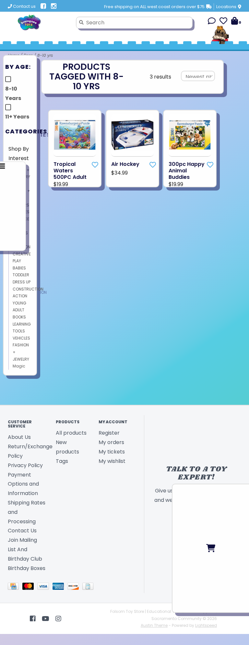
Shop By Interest (18, 153)
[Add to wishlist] (95, 164)
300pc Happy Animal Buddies (187, 170)
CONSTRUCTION (28, 289)
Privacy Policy (25, 465)
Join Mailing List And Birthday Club (25, 549)
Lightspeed (206, 625)
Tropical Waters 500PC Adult (70, 170)
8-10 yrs (45, 55)
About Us (19, 437)
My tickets (112, 451)
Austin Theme (154, 625)
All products (71, 433)
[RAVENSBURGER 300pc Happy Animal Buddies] (190, 135)
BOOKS (19, 317)
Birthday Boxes (26, 568)
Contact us (24, 6)
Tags (62, 461)
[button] (212, 22)
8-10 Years (13, 93)
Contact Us (22, 530)
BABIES (19, 268)
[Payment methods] (15, 587)
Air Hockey (125, 164)
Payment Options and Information (23, 484)
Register (109, 433)
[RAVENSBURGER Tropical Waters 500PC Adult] (74, 135)
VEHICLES (21, 338)
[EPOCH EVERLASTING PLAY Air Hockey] (132, 135)
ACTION (20, 296)
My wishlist (112, 461)
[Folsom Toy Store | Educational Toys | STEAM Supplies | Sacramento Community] (39, 22)
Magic (19, 366)
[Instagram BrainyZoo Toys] (58, 618)
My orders (111, 442)
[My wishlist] (223, 22)
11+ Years (17, 116)
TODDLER (21, 275)
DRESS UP (21, 282)
